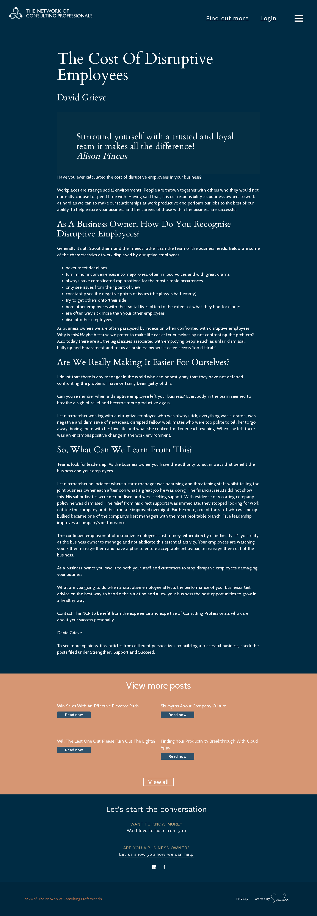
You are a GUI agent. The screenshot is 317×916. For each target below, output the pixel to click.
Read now (74, 714)
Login (268, 18)
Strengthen (100, 652)
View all (158, 782)
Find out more (227, 18)
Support (121, 652)
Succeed (146, 652)
